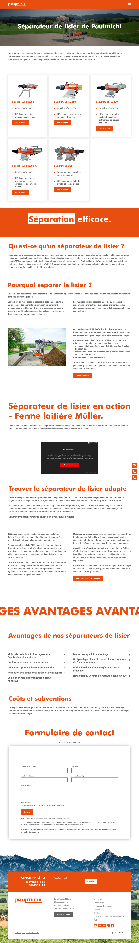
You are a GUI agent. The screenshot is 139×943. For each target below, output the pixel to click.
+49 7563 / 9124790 (66, 908)
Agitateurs (98, 899)
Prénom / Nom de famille (29, 767)
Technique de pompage (103, 906)
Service (61, 805)
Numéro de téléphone (28, 776)
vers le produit (21, 123)
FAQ (95, 920)
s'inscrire (91, 882)
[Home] (17, 4)
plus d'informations (91, 472)
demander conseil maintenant (88, 579)
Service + (97, 913)
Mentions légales (20, 933)
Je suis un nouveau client (47, 805)
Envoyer (27, 812)
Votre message (26, 785)
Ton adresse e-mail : (60, 878)
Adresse (74, 767)
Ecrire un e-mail (63, 915)
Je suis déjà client (29, 805)
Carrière (97, 910)
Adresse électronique (78, 776)
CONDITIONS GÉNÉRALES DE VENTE (109, 916)
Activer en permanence (69, 465)
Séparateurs (99, 903)
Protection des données (32, 933)
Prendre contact (82, 376)
